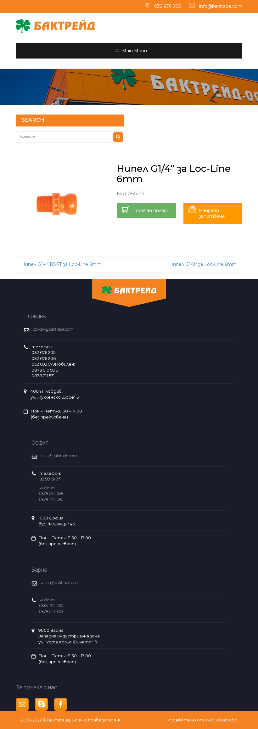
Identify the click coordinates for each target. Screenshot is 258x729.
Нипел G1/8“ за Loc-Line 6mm (205, 264)
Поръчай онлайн (151, 210)
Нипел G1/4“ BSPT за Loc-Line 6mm (58, 264)
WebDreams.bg (221, 719)
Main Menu (134, 50)
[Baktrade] (55, 22)
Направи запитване (212, 213)
